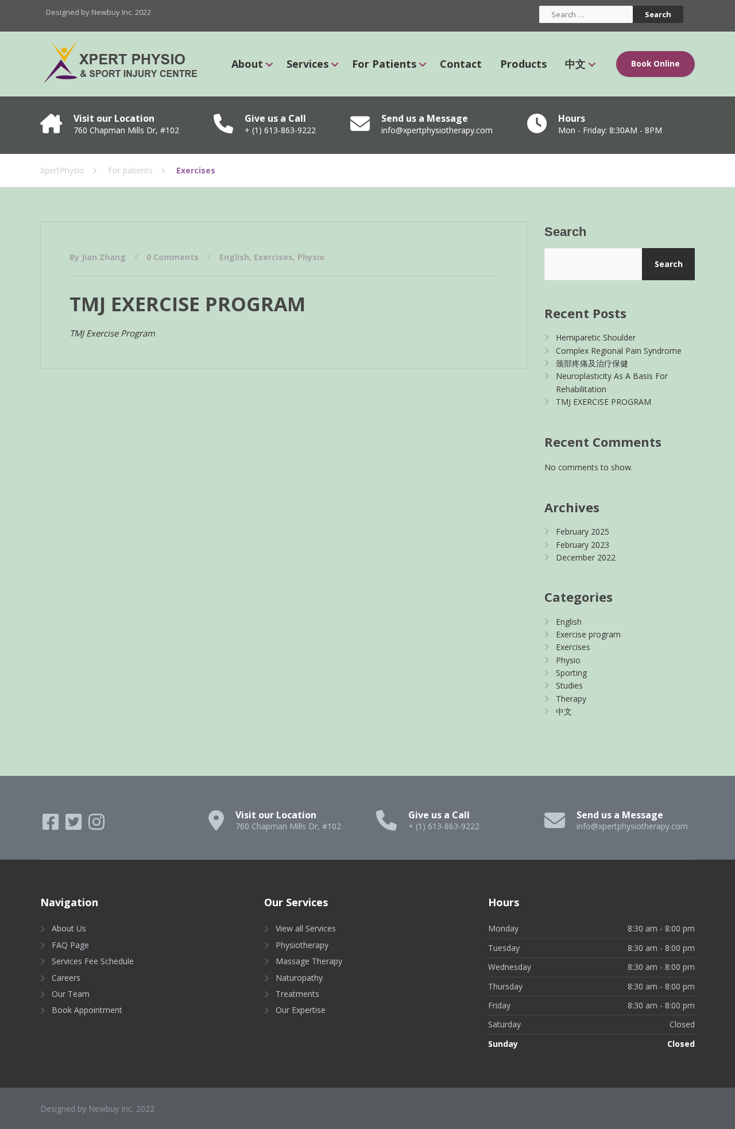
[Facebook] (51, 825)
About (247, 64)
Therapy (571, 698)
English (234, 257)
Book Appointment (87, 1009)
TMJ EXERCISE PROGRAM (187, 304)
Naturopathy (299, 977)
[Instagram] (96, 825)
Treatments (297, 993)
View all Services (306, 928)
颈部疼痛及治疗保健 (592, 363)
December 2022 (586, 557)
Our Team (71, 993)
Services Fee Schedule (93, 961)
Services (307, 64)
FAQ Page (70, 944)
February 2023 (582, 544)
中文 (575, 64)
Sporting (571, 672)
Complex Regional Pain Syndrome (619, 350)
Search (565, 232)
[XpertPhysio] (125, 64)
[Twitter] (74, 825)
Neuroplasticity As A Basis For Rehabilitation (612, 382)
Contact (461, 64)
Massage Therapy (309, 961)
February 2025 (582, 531)
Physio (310, 257)
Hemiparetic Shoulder (596, 337)
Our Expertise (301, 1009)
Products (523, 64)
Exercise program (588, 634)
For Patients (384, 64)
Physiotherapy (302, 944)
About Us (69, 928)
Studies (569, 685)
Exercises (273, 257)
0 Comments (172, 257)
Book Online (655, 64)
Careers (66, 977)
